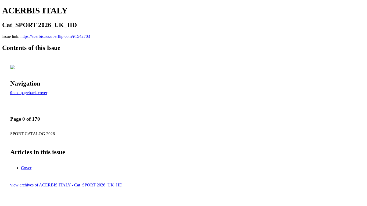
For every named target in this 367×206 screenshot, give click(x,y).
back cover (38, 92)
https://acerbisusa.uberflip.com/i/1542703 (55, 36)
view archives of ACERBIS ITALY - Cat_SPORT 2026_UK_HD (66, 185)
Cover (26, 167)
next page (20, 92)
